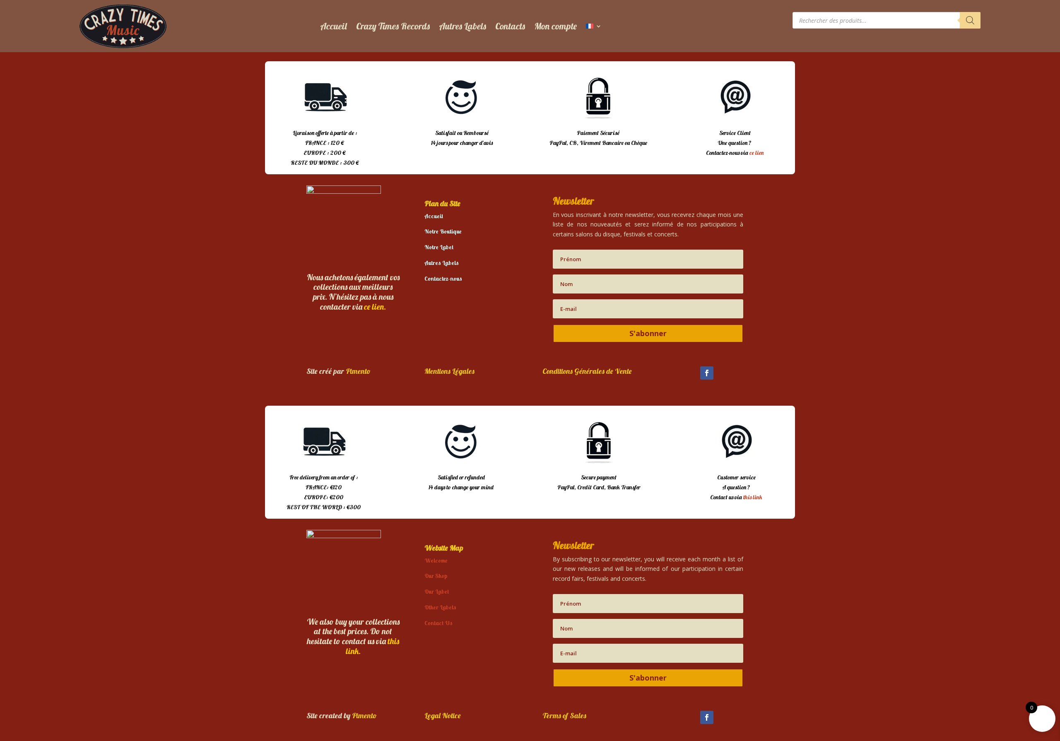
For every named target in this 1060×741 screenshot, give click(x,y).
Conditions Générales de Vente (587, 371)
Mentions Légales (449, 371)
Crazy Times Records (393, 26)
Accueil (333, 26)
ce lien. (375, 306)
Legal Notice (442, 715)
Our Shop (435, 576)
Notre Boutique (443, 231)
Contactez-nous (443, 278)
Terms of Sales (564, 715)
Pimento (358, 371)
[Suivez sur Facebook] (706, 373)
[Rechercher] (970, 20)
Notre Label (438, 247)
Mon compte (555, 26)
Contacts (510, 26)
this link (752, 497)
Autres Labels (462, 26)
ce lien (756, 152)
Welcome (436, 560)
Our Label (436, 591)
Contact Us (438, 623)
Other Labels (440, 607)
